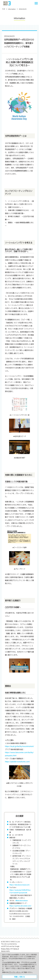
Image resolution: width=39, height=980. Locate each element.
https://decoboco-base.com (19, 885)
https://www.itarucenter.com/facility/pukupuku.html (19, 754)
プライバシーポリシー (15, 972)
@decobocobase (22, 900)
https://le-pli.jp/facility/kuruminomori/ (19, 746)
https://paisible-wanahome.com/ (17, 761)
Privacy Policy (5, 949)
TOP (3, 9)
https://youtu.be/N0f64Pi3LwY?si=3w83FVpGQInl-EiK (20, 891)
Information (12, 9)
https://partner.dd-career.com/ (20, 906)
